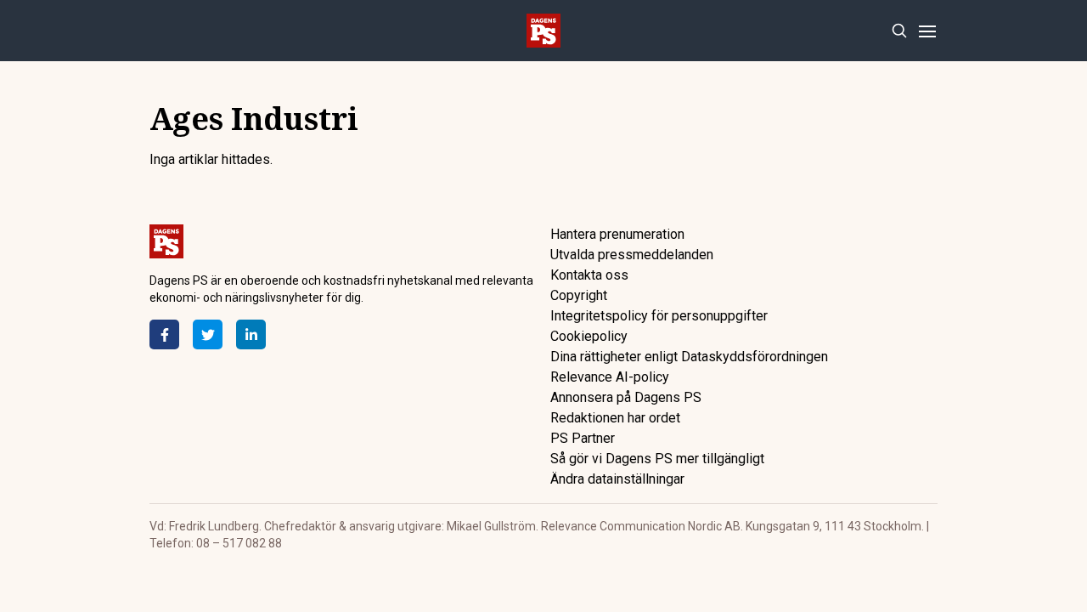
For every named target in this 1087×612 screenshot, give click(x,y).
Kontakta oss (589, 275)
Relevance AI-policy (609, 377)
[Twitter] (207, 334)
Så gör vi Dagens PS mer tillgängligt (657, 458)
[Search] (899, 31)
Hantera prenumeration (617, 234)
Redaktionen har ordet (615, 418)
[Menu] (927, 31)
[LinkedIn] (251, 334)
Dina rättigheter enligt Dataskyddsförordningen (689, 356)
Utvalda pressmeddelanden (631, 254)
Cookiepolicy (589, 336)
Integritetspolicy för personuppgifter (659, 316)
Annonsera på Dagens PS (625, 397)
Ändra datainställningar (617, 479)
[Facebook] (164, 334)
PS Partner (582, 438)
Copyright (578, 295)
